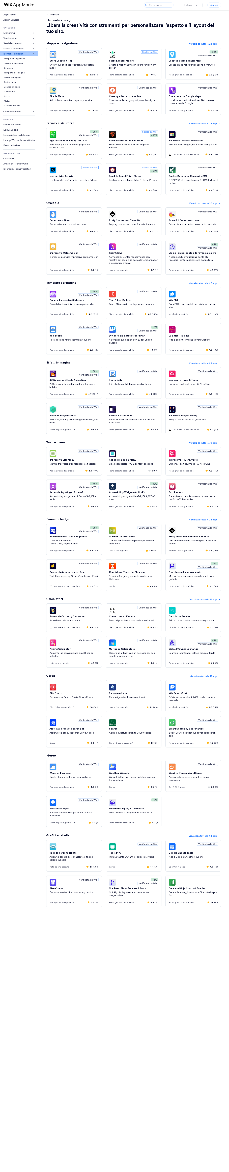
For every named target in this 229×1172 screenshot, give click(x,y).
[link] (19, 14)
